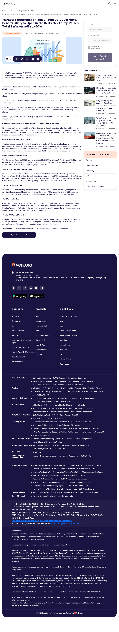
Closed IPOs (41, 340)
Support (15, 335)
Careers (15, 326)
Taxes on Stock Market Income (45, 402)
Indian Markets (92, 165)
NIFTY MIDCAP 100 (79, 392)
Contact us (16, 321)
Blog (61, 321)
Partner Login (17, 362)
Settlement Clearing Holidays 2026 (75, 445)
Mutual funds (91, 181)
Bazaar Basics (65, 345)
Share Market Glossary (69, 335)
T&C (61, 354)
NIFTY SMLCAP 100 (41, 395)
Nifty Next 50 (38, 392)
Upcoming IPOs (42, 335)
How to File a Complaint (75, 475)
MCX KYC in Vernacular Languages (76, 482)
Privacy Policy (65, 359)
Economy (90, 171)
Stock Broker (38, 492)
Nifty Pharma (96, 388)
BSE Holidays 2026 (58, 449)
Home (4, 11)
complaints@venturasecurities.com (67, 523)
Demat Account (57, 398)
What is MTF (65, 402)
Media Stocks (79, 405)
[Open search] (109, 3)
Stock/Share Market (87, 398)
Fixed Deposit (41, 350)
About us (15, 316)
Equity (35, 496)
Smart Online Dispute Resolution (66, 472)
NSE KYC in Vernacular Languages (46, 482)
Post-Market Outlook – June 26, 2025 (48, 418)
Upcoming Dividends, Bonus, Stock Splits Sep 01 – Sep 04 (56, 425)
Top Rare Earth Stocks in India (45, 422)
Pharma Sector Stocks (65, 408)
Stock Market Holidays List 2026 (46, 445)
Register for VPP (18, 357)
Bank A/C (36, 475)
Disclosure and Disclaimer (93, 472)
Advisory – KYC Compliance (63, 469)
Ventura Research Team (35, 33)
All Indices (37, 388)
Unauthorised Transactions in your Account (50, 465)
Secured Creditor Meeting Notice (46, 439)
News (13, 11)
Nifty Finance (75, 388)
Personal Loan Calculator (43, 381)
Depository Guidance (41, 469)
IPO (87, 176)
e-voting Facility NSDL (86, 469)
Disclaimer (55, 496)
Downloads (64, 364)
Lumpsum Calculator (74, 385)
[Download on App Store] (36, 296)
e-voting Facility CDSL (42, 472)
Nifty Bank (64, 388)
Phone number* (93, 36)
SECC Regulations (86, 489)
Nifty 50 (46, 388)
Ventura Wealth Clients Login (24, 352)
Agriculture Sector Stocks (43, 408)
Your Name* (92, 25)
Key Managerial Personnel (53, 475)
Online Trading (39, 398)
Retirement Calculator (42, 378)
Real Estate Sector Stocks (81, 412)
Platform (63, 350)
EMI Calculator (88, 381)
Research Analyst (70, 492)
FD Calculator (74, 381)
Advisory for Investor (92, 465)
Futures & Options (43, 326)
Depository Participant (88, 492)
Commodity (45, 496)
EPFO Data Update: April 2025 (45, 432)
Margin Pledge (76, 465)
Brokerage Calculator (41, 385)
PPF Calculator (61, 381)
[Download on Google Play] (19, 296)
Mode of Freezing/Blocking (44, 489)
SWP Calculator (59, 378)
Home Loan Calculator (77, 378)
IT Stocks (47, 405)
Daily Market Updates (26, 11)
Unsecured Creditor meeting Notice (77, 439)
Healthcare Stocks (40, 412)
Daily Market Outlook (41, 415)
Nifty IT (86, 388)
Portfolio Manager (53, 492)
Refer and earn (18, 331)
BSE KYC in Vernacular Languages (73, 479)
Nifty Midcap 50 (62, 392)
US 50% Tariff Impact (41, 435)
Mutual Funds (41, 321)
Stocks (89, 160)
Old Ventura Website (20, 347)
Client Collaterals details (67, 489)
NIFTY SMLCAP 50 (96, 392)
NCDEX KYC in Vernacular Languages (48, 486)
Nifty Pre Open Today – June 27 (65, 415)
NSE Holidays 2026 (40, 449)
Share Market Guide (68, 331)
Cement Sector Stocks (59, 412)
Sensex (55, 388)
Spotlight (63, 340)
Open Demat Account (69, 316)
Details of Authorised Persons (45, 479)
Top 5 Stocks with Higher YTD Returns (83, 429)
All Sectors (37, 405)
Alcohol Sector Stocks (62, 405)
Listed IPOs (40, 345)
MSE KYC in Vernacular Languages (79, 486)
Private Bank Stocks (84, 408)
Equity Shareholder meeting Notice (47, 442)
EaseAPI (39, 354)
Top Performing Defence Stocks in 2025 (49, 429)
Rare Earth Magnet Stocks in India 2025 (75, 422)
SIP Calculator (58, 385)
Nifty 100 (49, 392)
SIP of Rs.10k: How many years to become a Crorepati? (81, 432)
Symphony (37, 452)
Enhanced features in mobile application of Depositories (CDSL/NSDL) (62, 456)
